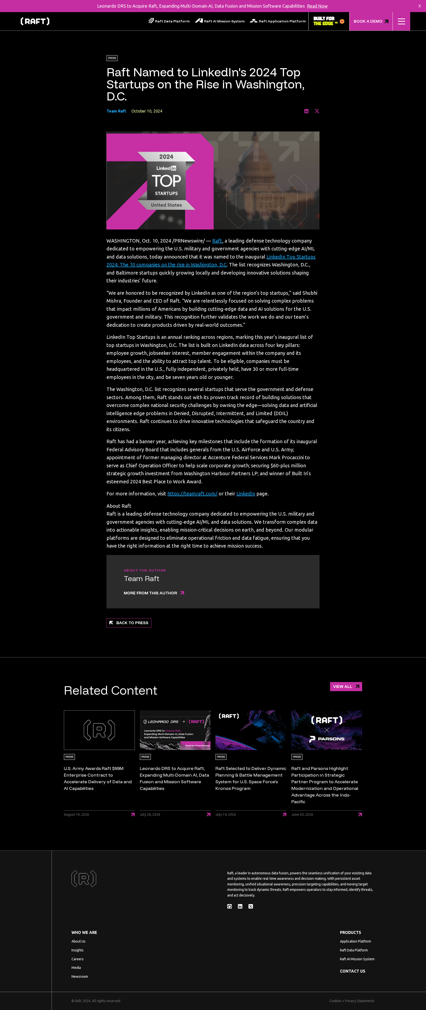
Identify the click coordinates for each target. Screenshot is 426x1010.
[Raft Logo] (35, 21)
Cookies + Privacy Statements (351, 1001)
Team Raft (116, 111)
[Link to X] (317, 111)
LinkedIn (245, 493)
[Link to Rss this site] (229, 906)
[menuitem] (169, 21)
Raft (217, 241)
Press (112, 58)
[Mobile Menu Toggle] (401, 21)
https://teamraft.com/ (192, 493)
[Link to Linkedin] (306, 111)
